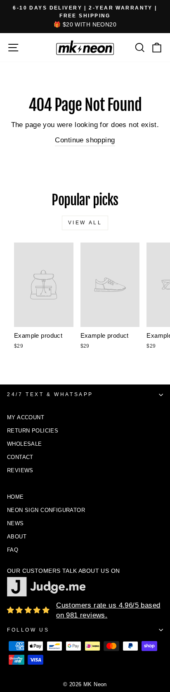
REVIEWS (20, 470)
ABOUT (16, 536)
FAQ (12, 550)
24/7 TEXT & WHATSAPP (50, 394)
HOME (15, 497)
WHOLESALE (24, 444)
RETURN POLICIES (32, 431)
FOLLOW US (28, 630)
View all (85, 223)
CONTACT (20, 457)
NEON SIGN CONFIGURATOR (46, 510)
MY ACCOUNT (25, 417)
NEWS (15, 523)
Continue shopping (85, 140)
